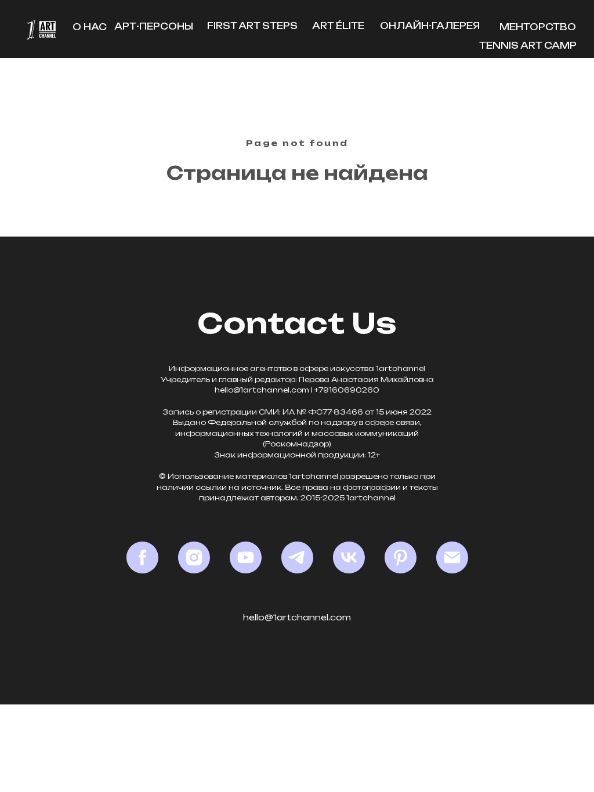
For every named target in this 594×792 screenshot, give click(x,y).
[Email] (452, 557)
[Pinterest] (400, 557)
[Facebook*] (142, 557)
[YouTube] (246, 557)
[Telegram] (297, 557)
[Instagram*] (194, 557)
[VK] (349, 557)
